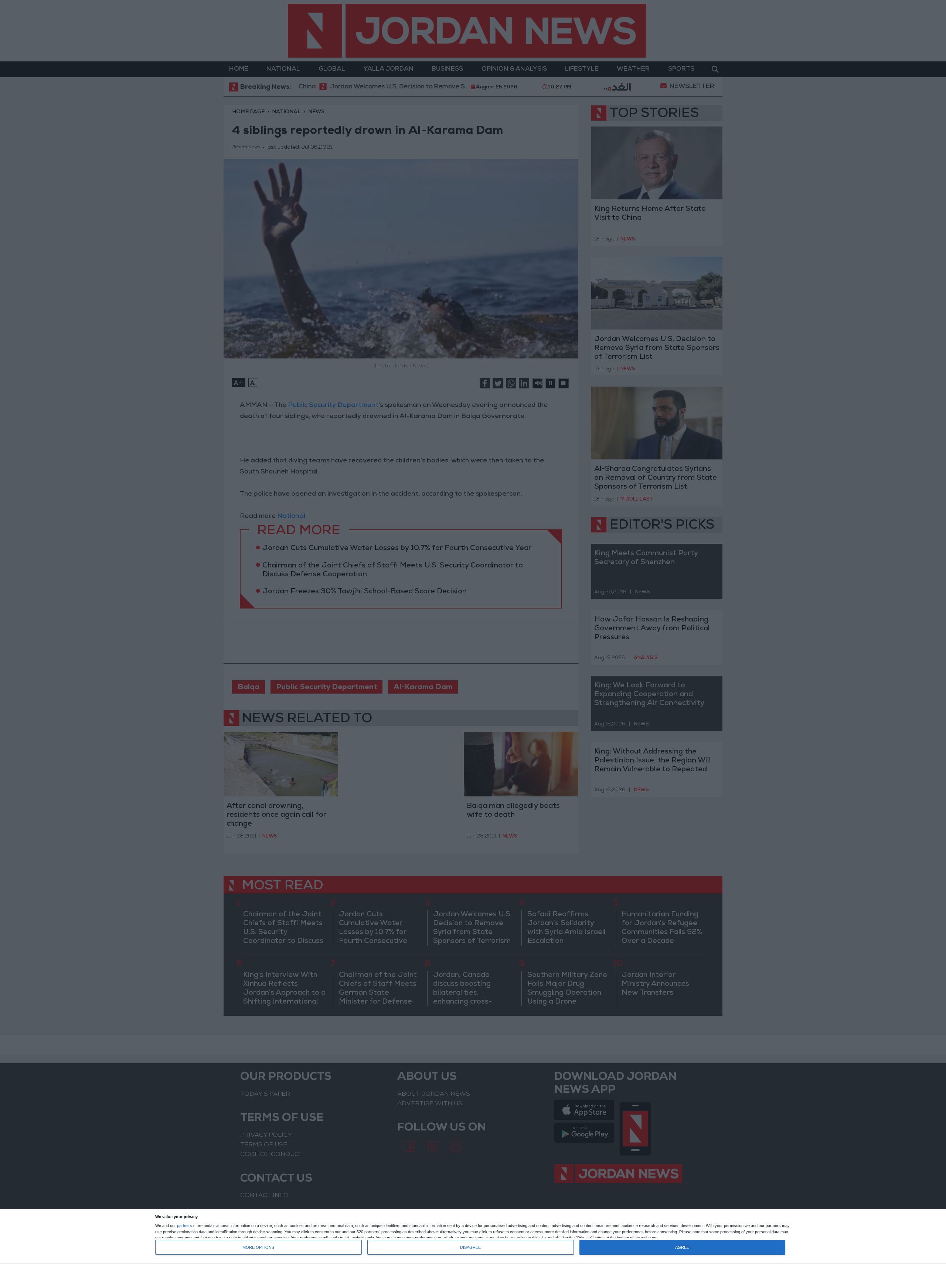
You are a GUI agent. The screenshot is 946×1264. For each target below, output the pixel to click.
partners (184, 1226)
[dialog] (473, 1237)
